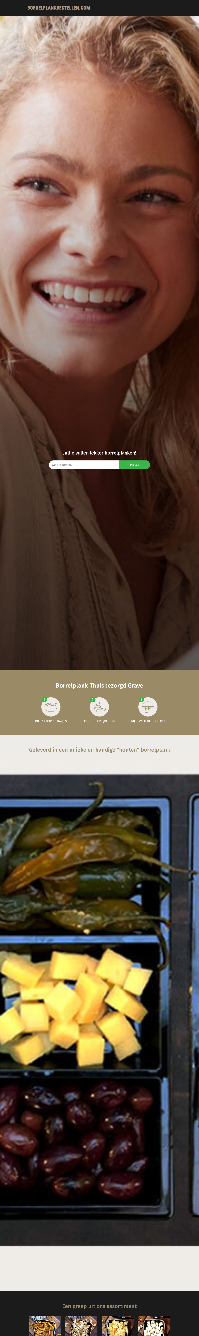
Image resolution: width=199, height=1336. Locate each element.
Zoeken (134, 464)
